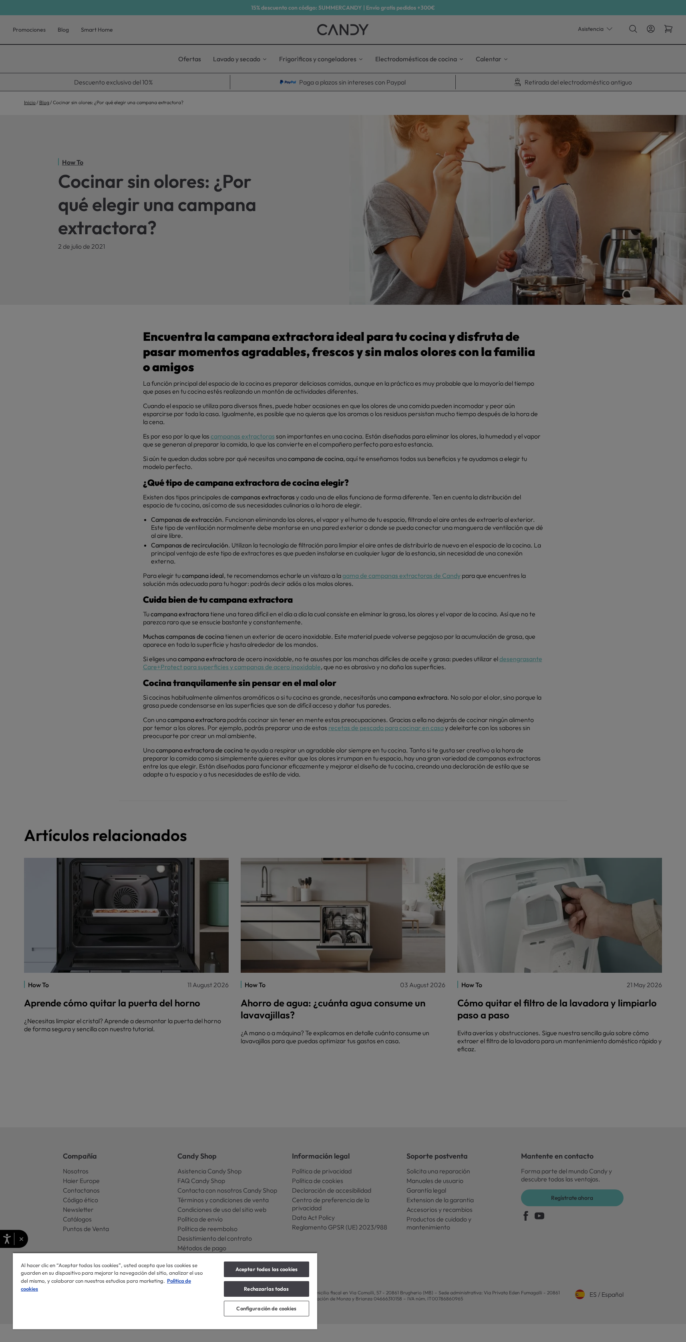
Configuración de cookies (266, 1308)
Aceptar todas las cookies (266, 1269)
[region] (165, 1290)
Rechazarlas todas (266, 1289)
